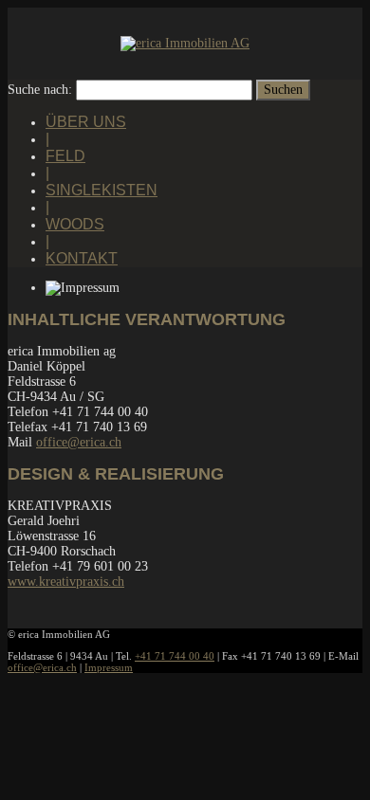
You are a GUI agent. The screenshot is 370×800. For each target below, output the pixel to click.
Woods (75, 224)
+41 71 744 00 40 (174, 656)
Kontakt (82, 258)
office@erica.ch (78, 442)
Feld (65, 156)
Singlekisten (101, 190)
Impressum (108, 667)
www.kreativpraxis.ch (66, 581)
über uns (86, 122)
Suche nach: (40, 89)
